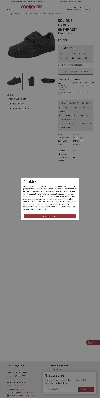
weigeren (60, 204)
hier (39, 202)
